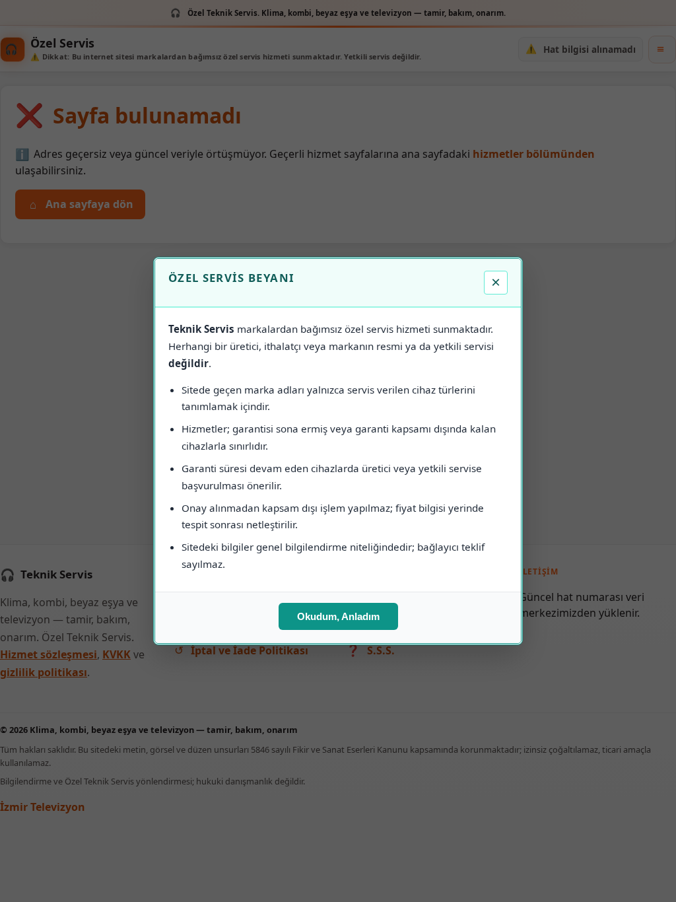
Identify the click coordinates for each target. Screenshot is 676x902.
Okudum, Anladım (338, 616)
